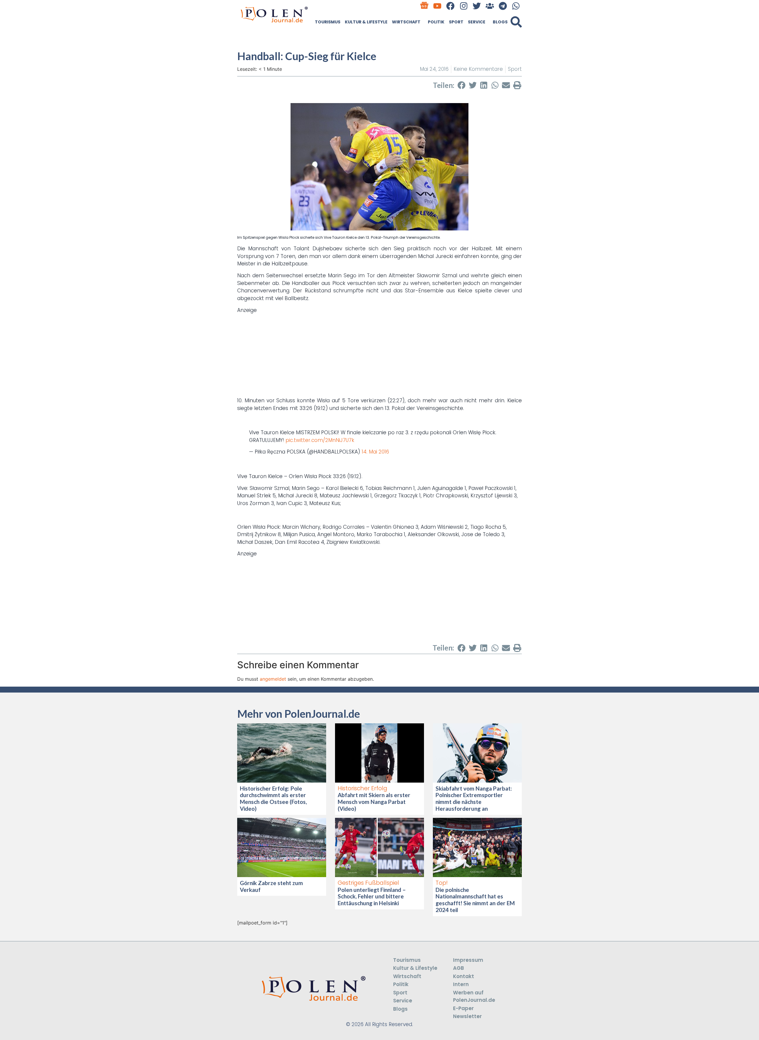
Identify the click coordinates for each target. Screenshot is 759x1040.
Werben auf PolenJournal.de (474, 996)
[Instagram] (463, 6)
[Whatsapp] (516, 6)
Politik (436, 22)
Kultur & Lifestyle (366, 22)
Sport (456, 22)
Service (476, 22)
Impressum (468, 960)
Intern (461, 984)
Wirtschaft (406, 22)
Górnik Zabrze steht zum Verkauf (271, 886)
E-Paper (463, 1008)
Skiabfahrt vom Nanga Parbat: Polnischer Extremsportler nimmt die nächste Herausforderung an (474, 798)
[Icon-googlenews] (424, 6)
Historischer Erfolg (362, 788)
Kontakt (463, 976)
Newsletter (467, 1016)
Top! (442, 883)
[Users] (489, 6)
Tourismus (327, 22)
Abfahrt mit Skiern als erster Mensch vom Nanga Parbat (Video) (374, 801)
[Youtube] (437, 6)
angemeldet (273, 679)
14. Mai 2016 (375, 451)
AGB (458, 968)
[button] (516, 22)
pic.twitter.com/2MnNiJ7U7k (320, 440)
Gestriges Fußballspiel (368, 883)
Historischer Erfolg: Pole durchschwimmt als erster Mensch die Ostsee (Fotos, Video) (273, 798)
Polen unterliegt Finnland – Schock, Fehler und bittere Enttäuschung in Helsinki (372, 896)
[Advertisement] (379, 355)
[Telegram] (503, 6)
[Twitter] (476, 6)
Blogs (500, 22)
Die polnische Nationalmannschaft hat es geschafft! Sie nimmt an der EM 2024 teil (475, 899)
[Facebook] (450, 6)
